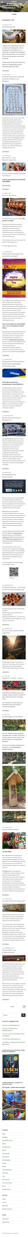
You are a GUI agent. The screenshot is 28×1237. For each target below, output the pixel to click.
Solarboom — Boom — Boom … (13, 678)
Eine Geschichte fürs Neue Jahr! (13, 901)
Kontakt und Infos (7, 1209)
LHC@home (5, 537)
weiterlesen (5, 70)
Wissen (4, 1150)
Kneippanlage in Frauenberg (12, 717)
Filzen (6, 871)
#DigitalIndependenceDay (16, 339)
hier (9, 246)
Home (4, 1199)
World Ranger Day (8, 27)
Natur (3, 1134)
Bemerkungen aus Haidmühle (13, 6)
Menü (14, 14)
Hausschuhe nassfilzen (10, 829)
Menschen (5, 1205)
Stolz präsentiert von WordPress (10, 1233)
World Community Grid (12, 539)
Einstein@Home (18, 533)
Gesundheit (5, 1157)
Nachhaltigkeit (6, 1160)
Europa (4, 1163)
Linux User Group (7, 1183)
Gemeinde (5, 1173)
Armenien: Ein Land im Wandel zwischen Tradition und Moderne (13, 79)
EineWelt (4, 1137)
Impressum (5, 1219)
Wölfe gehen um (15, 1039)
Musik (4, 1143)
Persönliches (5, 1179)
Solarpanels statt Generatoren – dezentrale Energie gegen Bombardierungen (13, 364)
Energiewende (6, 1147)
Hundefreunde (6, 1189)
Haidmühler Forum (7, 1140)
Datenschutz (5, 1222)
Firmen (4, 1202)
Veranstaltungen (7, 1169)
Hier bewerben (6, 185)
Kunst (4, 1186)
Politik (4, 1166)
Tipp (3, 1176)
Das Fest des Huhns (9, 195)
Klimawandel (5, 1153)
